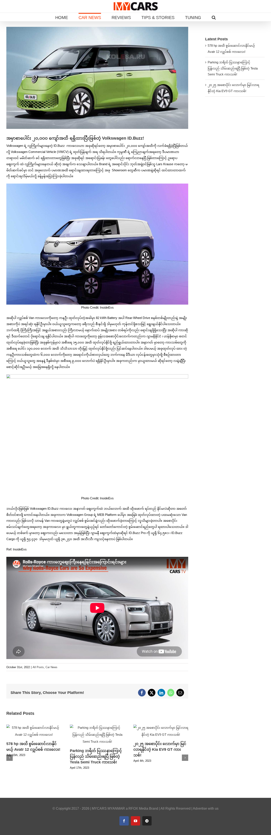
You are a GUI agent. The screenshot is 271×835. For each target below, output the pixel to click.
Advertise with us (205, 808)
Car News (51, 667)
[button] (214, 17)
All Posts (38, 667)
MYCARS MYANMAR (108, 808)
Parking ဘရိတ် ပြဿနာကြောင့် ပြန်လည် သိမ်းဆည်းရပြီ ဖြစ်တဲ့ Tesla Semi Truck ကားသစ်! (96, 756)
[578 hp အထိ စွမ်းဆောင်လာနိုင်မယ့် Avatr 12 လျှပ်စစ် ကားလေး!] (33, 726)
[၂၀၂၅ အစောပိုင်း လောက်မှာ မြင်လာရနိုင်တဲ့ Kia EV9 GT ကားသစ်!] (160, 726)
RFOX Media (138, 808)
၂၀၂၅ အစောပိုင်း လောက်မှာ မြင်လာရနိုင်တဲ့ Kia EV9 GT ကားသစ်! (159, 749)
